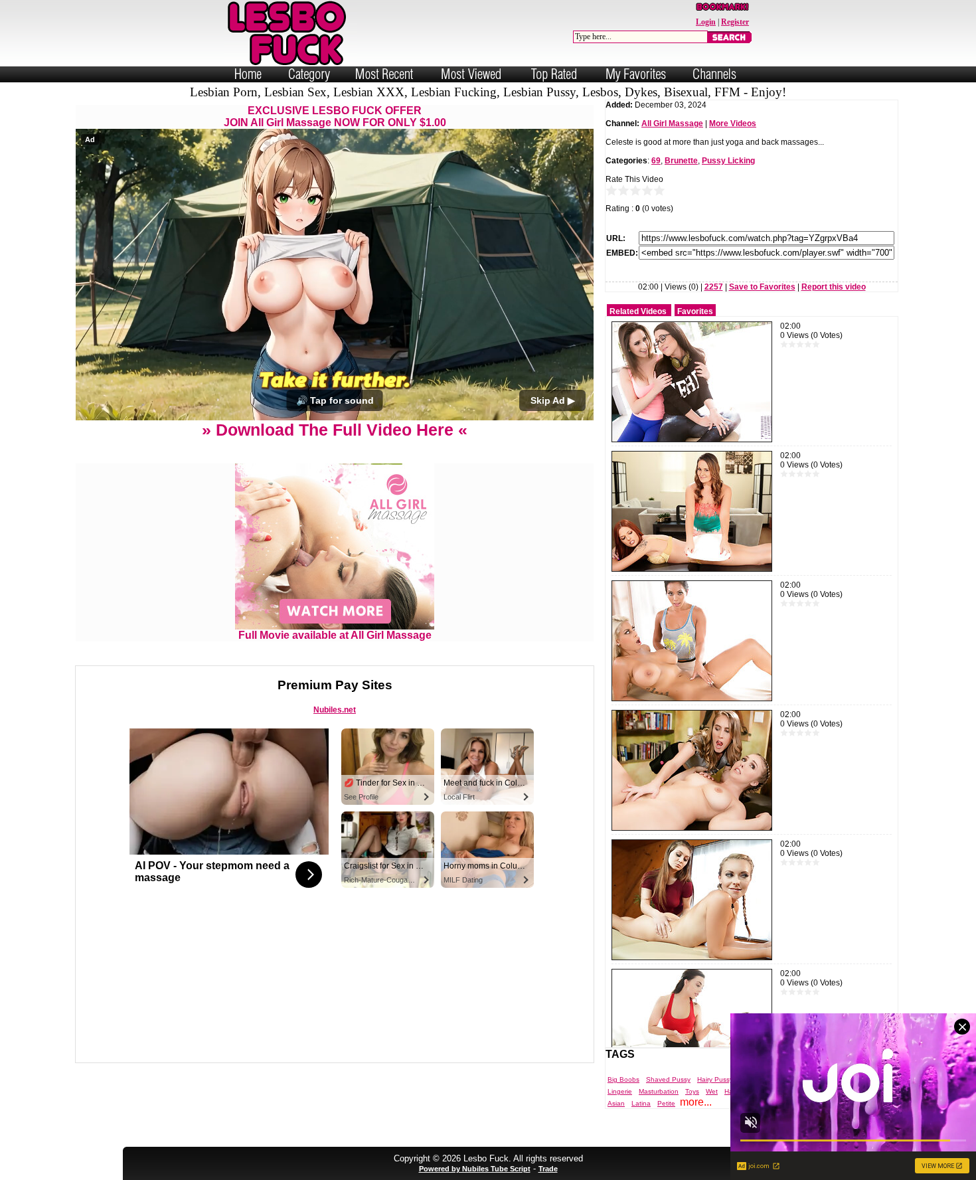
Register (735, 22)
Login (706, 22)
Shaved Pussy (668, 1079)
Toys (692, 1091)
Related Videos (638, 311)
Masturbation (659, 1091)
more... (696, 1102)
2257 (713, 287)
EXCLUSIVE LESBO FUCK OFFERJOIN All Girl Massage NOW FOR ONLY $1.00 (335, 116)
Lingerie (620, 1091)
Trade (548, 1169)
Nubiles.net (334, 710)
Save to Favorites (762, 287)
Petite (666, 1103)
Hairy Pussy (715, 1079)
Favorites (695, 311)
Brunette (681, 160)
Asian (616, 1103)
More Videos (732, 123)
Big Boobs (623, 1079)
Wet (712, 1091)
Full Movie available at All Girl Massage (335, 635)
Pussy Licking (728, 160)
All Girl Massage (672, 123)
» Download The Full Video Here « (334, 429)
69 (656, 160)
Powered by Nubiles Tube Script (474, 1169)
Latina (641, 1103)
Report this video (833, 287)
